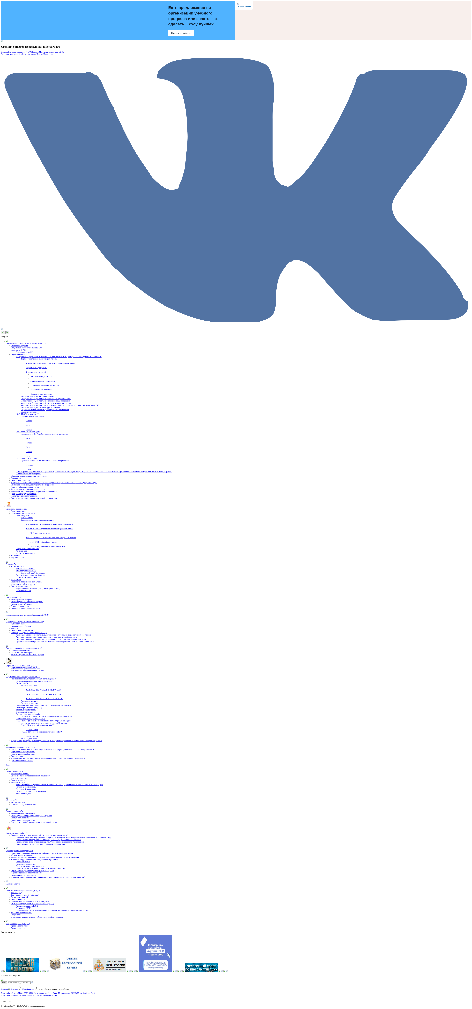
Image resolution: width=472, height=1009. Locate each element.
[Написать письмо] (7, 332)
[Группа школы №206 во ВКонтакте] (236, 327)
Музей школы (28, 989)
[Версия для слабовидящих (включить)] (3, 332)
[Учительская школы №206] (2, 329)
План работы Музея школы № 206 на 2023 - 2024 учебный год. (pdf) (29, 995)
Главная (4, 989)
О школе (14, 989)
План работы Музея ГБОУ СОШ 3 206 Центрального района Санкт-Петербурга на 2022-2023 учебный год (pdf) (48, 993)
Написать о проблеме (181, 33)
